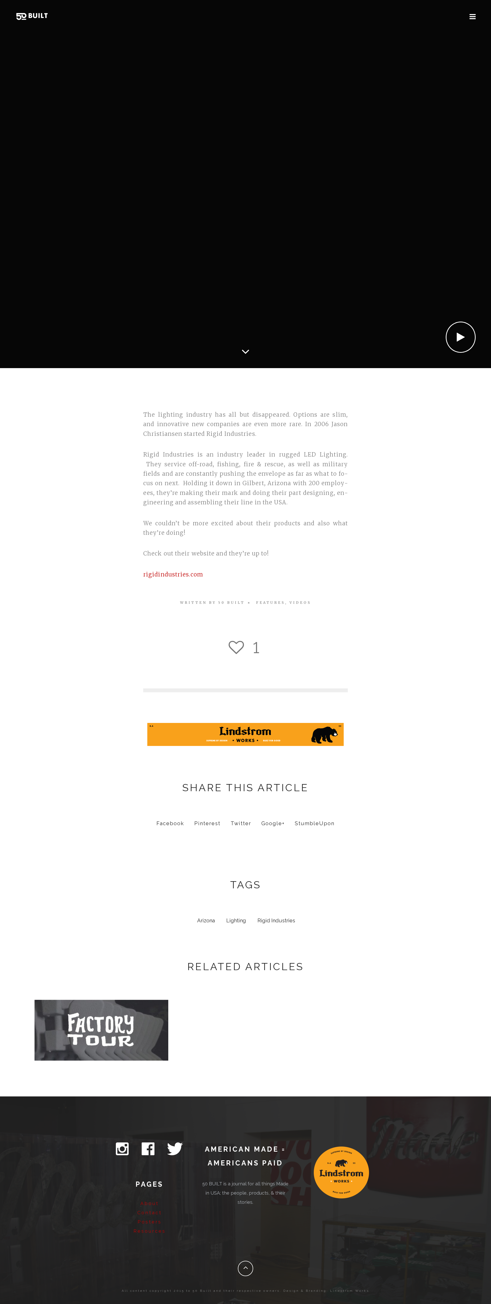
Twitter (241, 823)
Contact (149, 1212)
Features (270, 602)
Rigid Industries (276, 920)
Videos (300, 602)
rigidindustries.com (173, 574)
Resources (149, 1231)
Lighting (236, 920)
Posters (150, 1221)
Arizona (206, 920)
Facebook (170, 823)
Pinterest (207, 823)
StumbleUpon (314, 823)
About (149, 1203)
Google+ (273, 823)
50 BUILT (231, 602)
